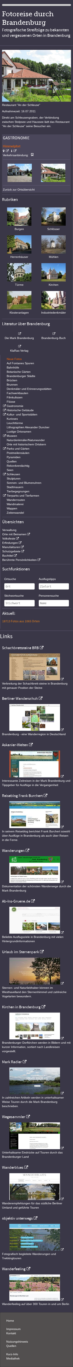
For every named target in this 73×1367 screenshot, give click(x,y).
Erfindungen (10, 542)
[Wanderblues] (36, 1199)
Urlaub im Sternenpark (20, 951)
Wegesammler (13, 1116)
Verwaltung (9, 530)
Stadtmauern (15, 487)
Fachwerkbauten (17, 393)
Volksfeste (8, 538)
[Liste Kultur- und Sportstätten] (4, 414)
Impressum (13, 1329)
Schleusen (13, 474)
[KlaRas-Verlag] (19, 346)
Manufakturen (11, 547)
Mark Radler (12, 1062)
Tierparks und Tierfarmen (23, 495)
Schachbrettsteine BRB (20, 647)
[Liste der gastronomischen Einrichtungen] (4, 406)
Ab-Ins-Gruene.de (16, 901)
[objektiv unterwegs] (36, 1249)
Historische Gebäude (20, 410)
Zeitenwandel (15, 512)
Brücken (12, 380)
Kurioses (12, 418)
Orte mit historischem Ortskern (26, 444)
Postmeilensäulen (18, 453)
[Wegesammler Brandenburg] (36, 1148)
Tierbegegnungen (18, 491)
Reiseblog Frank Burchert (22, 795)
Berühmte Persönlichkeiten (19, 559)
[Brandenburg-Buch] (54, 333)
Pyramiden (13, 457)
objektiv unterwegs (17, 1218)
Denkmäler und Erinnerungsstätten (29, 388)
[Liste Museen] (4, 435)
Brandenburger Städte (21, 376)
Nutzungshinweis (17, 1341)
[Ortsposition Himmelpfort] (6, 150)
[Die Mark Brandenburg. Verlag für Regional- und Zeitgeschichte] (19, 333)
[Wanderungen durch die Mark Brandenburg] (36, 882)
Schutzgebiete (11, 551)
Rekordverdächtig (18, 465)
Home (10, 1320)
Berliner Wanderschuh (20, 698)
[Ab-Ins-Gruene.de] (36, 932)
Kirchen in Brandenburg (21, 1007)
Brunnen (12, 384)
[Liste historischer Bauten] (4, 410)
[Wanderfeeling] (36, 1299)
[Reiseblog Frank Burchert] (36, 827)
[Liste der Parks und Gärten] (4, 448)
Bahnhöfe (13, 367)
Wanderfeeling (14, 1269)
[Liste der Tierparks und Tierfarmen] (4, 495)
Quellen (12, 461)
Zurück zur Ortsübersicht (19, 189)
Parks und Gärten (18, 448)
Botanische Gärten (19, 371)
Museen (12, 435)
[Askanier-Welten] (36, 776)
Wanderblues (12, 1167)
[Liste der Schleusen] (4, 474)
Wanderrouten (16, 499)
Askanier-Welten (15, 744)
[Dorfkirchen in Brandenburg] (36, 1038)
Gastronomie (15, 406)
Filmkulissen (15, 397)
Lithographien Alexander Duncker (28, 427)
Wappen (12, 508)
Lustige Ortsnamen (19, 431)
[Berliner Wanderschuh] (36, 729)
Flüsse (11, 401)
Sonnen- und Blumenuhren (24, 482)
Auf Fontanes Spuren (20, 363)
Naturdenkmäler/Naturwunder (26, 440)
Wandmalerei (15, 504)
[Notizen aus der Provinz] (36, 1093)
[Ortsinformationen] (13, 150)
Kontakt (11, 1333)
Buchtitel (7, 555)
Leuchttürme (15, 423)
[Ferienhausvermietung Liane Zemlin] (36, 983)
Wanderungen (13, 850)
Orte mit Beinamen (14, 534)
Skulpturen (13, 478)
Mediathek (13, 1358)
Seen (10, 470)
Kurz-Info (12, 1354)
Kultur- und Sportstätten (22, 414)
